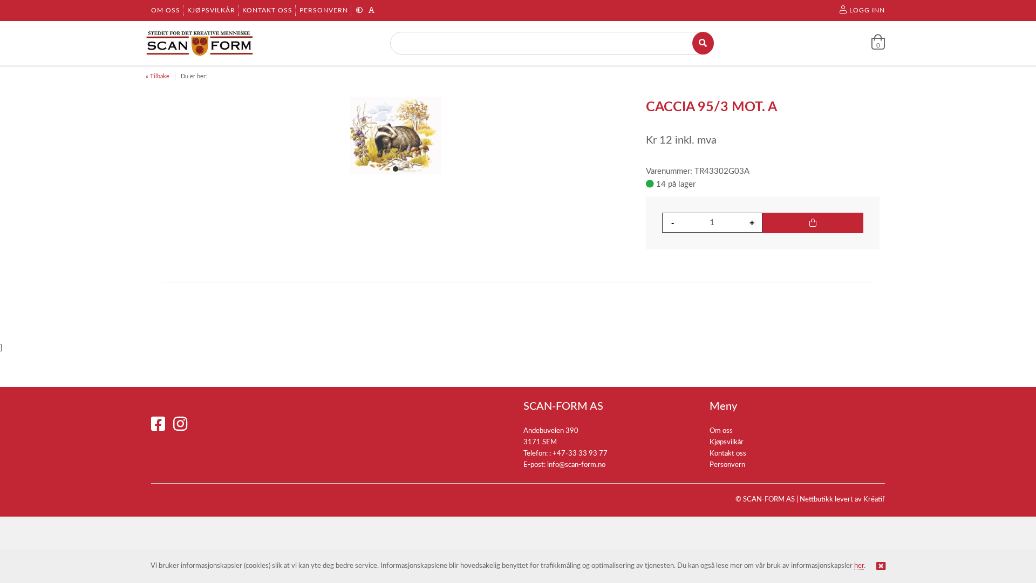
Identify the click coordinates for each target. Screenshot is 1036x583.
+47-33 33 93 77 (580, 453)
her (859, 566)
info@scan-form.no (576, 465)
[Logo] (200, 43)
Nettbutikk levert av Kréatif (842, 499)
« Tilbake (157, 76)
